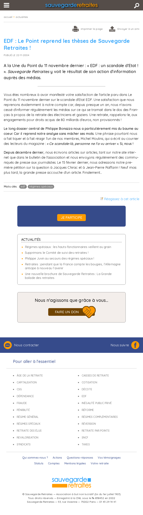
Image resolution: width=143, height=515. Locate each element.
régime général (28, 417)
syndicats (24, 444)
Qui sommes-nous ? (35, 457)
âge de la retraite (30, 375)
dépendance (25, 396)
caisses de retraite (95, 375)
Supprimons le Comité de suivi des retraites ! (56, 253)
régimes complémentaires (100, 417)
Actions (57, 457)
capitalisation (27, 382)
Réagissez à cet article (121, 199)
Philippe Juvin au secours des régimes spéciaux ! (59, 258)
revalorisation (28, 437)
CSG (19, 389)
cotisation (89, 382)
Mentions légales (75, 463)
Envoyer (128, 28)
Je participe (71, 217)
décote (87, 389)
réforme (88, 410)
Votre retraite (100, 463)
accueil (8, 16)
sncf (85, 437)
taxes (86, 444)
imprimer (92, 28)
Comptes (54, 463)
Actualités (31, 239)
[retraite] (71, 6)
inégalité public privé (97, 403)
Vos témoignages (109, 457)
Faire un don (67, 312)
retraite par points (95, 430)
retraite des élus (29, 430)
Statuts (38, 463)
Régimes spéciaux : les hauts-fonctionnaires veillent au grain (68, 247)
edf (23, 186)
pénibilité (23, 410)
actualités (22, 16)
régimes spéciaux (41, 186)
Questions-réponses (80, 457)
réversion (89, 423)
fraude (22, 403)
